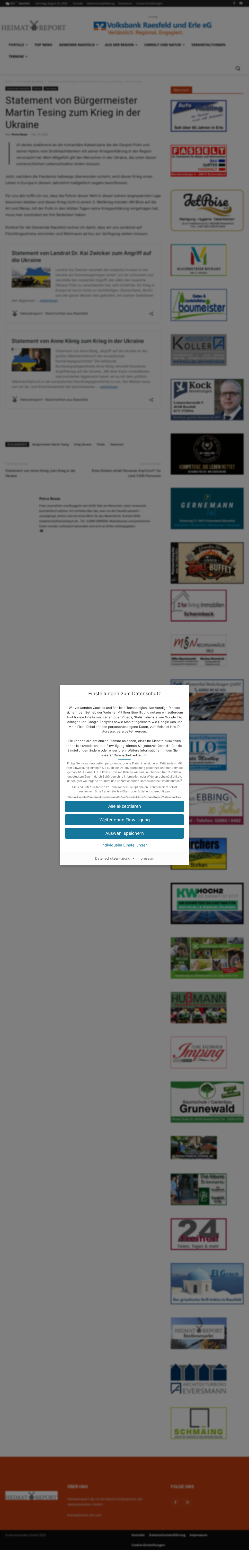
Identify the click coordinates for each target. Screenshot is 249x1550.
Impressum (145, 858)
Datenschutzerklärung (130, 755)
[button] (124, 806)
